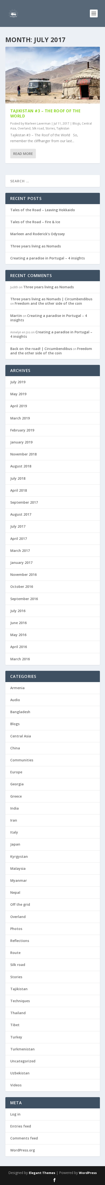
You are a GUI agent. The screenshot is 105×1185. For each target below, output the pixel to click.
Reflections (19, 940)
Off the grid (20, 904)
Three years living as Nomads (35, 246)
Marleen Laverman (38, 123)
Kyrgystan (19, 856)
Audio (15, 699)
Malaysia (18, 868)
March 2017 (20, 550)
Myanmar (18, 880)
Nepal (15, 892)
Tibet (15, 1024)
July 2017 (17, 526)
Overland (24, 128)
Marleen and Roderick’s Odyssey (37, 234)
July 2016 (17, 610)
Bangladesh (20, 711)
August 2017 (20, 514)
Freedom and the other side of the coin (48, 303)
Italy (14, 832)
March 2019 (20, 418)
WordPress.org (22, 1150)
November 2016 (23, 574)
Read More (23, 153)
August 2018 (20, 466)
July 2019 (17, 382)
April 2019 (18, 406)
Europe (16, 772)
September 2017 (24, 502)
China (15, 748)
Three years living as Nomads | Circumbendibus (51, 299)
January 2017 (21, 562)
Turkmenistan (22, 1049)
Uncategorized (22, 1061)
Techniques (20, 1001)
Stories (50, 128)
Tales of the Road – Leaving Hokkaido (42, 210)
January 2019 (21, 442)
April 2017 (18, 538)
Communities (21, 760)
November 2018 (23, 454)
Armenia (17, 687)
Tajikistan (62, 128)
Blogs (76, 123)
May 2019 (18, 394)
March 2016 (20, 659)
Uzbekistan (20, 1073)
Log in (15, 1114)
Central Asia (20, 736)
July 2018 (17, 478)
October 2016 (21, 586)
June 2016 (18, 622)
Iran (13, 820)
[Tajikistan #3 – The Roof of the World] (52, 75)
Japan (15, 844)
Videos (15, 1085)
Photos (16, 928)
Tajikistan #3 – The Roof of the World (45, 113)
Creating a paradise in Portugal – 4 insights (47, 258)
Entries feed (20, 1126)
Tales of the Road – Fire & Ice (35, 222)
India (14, 808)
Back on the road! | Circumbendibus (41, 348)
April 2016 (18, 646)
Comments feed (24, 1138)
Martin (16, 315)
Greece (16, 796)
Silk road (38, 128)
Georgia (17, 784)
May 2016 (18, 634)
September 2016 (24, 598)
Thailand (18, 1013)
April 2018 (18, 490)
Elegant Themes (42, 1173)
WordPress (88, 1173)
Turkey (16, 1037)
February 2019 (22, 430)
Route (15, 952)
